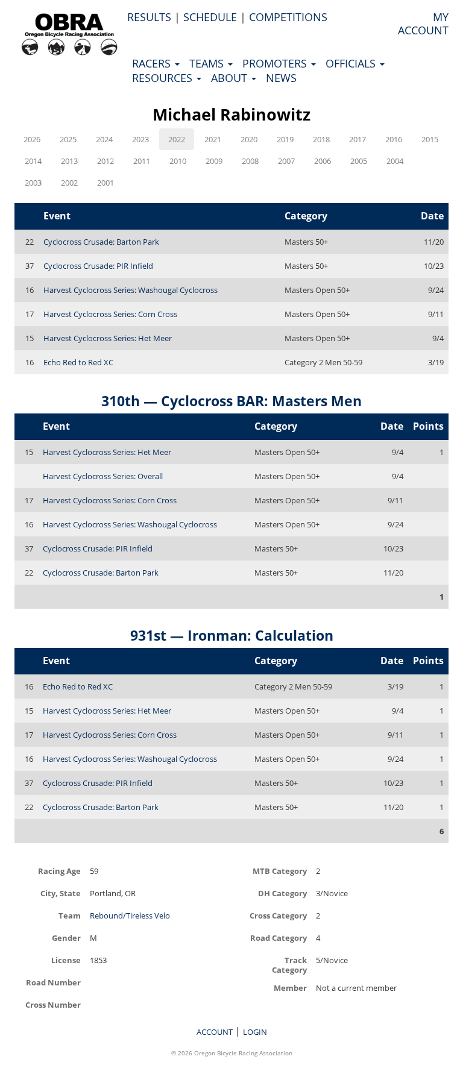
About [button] (230, 78)
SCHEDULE (210, 17)
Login (255, 1032)
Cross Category (278, 915)
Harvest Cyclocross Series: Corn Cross (110, 314)
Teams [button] (208, 63)
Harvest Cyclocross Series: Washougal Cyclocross (130, 289)
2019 (285, 139)
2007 (286, 160)
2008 (250, 160)
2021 (212, 139)
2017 (357, 139)
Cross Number (53, 1004)
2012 (105, 160)
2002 (69, 182)
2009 (214, 160)
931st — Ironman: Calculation (231, 635)
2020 (249, 139)
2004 (394, 160)
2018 (321, 139)
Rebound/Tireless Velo (130, 915)
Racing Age (59, 870)
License (66, 960)
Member (290, 987)
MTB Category (280, 870)
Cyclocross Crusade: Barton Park (101, 241)
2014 (33, 160)
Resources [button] (163, 78)
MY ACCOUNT (423, 23)
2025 (68, 139)
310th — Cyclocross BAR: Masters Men (231, 400)
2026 (32, 139)
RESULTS (149, 17)
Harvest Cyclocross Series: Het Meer (107, 338)
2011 (141, 160)
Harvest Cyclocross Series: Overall (103, 476)
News (281, 78)
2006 (322, 160)
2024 (104, 139)
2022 (176, 139)
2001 (105, 182)
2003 (33, 182)
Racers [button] (153, 63)
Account (215, 1032)
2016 (393, 139)
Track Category (289, 965)
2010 (177, 160)
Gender (66, 937)
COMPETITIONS (288, 17)
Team (69, 915)
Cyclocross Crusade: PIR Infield (98, 265)
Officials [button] (352, 63)
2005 (358, 160)
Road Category (278, 937)
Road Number (53, 982)
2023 (140, 139)
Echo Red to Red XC (78, 362)
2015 (429, 139)
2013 (69, 160)
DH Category (282, 893)
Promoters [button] (276, 63)
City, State (60, 893)
